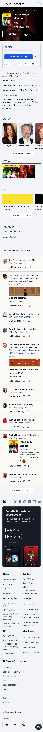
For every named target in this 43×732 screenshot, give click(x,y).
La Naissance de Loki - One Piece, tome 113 (10, 647)
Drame (21, 11)
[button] (39, 3)
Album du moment (30, 652)
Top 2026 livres (29, 604)
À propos (6, 667)
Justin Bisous (15, 420)
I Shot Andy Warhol (32, 11)
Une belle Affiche (17, 344)
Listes (6, 189)
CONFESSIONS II (30, 642)
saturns (12, 275)
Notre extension (9, 676)
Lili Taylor (7, 145)
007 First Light (8, 610)
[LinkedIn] (34, 503)
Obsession (7, 584)
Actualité (6, 593)
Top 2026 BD (8, 636)
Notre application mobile (13, 672)
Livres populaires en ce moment (30, 623)
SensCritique (6, 11)
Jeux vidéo (9, 598)
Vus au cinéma (24, 281)
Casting (7, 119)
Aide (4, 680)
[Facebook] (20, 503)
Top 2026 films (9, 579)
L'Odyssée (7, 588)
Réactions (8, 227)
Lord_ (11, 389)
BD (4, 631)
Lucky (25, 587)
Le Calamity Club (30, 609)
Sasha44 (13, 435)
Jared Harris (24, 145)
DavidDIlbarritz (16, 314)
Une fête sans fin (10, 640)
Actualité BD (8, 653)
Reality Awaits (28, 647)
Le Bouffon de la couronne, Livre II (30, 616)
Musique (28, 631)
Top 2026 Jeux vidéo (9, 604)
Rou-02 (12, 260)
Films (15, 11)
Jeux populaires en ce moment (11, 625)
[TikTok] (29, 503)
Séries (26, 574)
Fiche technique (9, 95)
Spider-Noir (27, 583)
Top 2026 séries (29, 579)
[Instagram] (24, 503)
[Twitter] (15, 503)
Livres (26, 598)
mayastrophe (15, 404)
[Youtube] (39, 503)
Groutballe (14, 329)
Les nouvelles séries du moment (30, 592)
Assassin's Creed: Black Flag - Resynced (10, 617)
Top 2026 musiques (31, 637)
